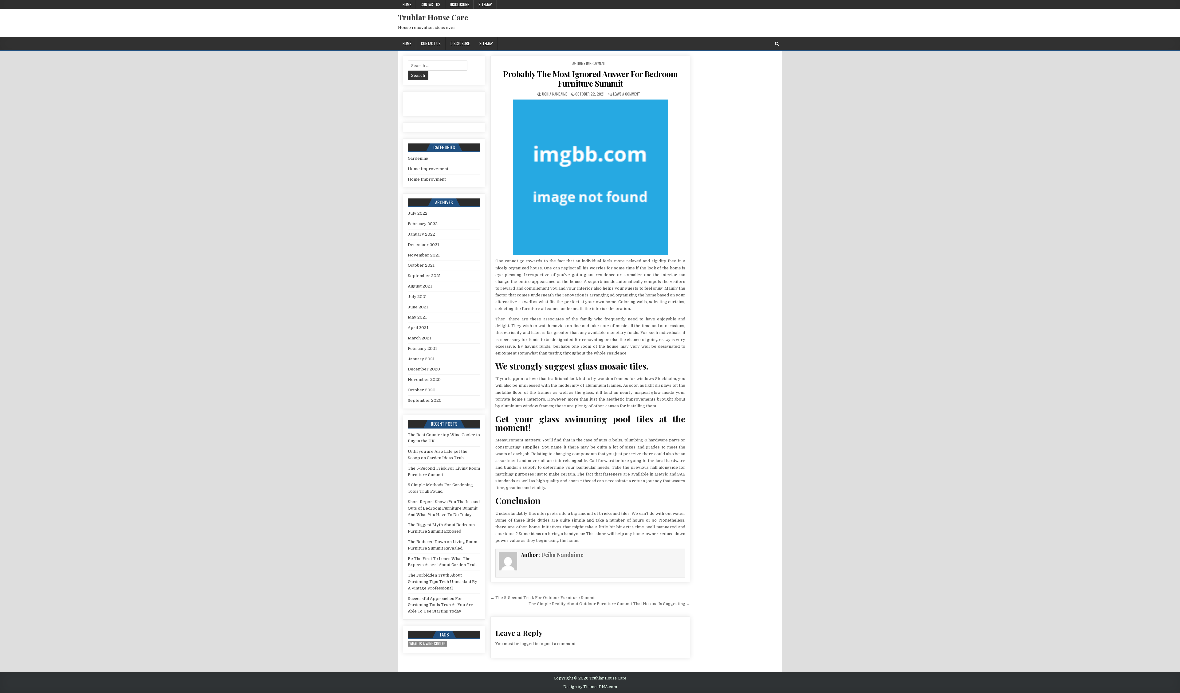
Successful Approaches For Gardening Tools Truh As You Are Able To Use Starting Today (440, 605)
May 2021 (417, 317)
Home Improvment (591, 63)
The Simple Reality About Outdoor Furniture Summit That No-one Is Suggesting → (609, 603)
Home (407, 4)
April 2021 (418, 327)
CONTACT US (430, 4)
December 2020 (424, 369)
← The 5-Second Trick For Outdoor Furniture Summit (543, 597)
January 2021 (421, 359)
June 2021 (418, 307)
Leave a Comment (626, 93)
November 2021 (424, 255)
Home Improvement (428, 168)
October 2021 (421, 265)
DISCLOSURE (459, 4)
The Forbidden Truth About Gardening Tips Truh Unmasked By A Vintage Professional (442, 581)
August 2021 (420, 286)
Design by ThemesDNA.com (590, 687)
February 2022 (423, 223)
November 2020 (424, 379)
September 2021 (424, 275)
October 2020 (421, 390)
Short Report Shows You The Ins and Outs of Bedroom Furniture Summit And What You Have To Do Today (444, 508)
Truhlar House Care (433, 17)
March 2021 (419, 338)
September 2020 (425, 400)
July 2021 (417, 296)
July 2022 (417, 213)
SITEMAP (485, 4)
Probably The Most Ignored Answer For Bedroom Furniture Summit (590, 79)
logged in (529, 643)
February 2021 (422, 348)
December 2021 (423, 244)
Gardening (418, 158)
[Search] (777, 44)
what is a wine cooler (427, 644)
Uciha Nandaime (554, 93)
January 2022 (421, 234)
